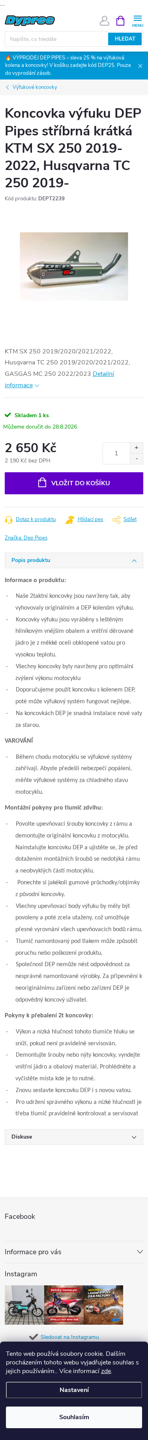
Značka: (26, 538)
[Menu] (137, 20)
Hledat (125, 39)
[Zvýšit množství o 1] (136, 448)
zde (106, 1371)
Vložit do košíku (80, 483)
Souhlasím (74, 1417)
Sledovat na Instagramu (70, 1337)
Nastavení (74, 1390)
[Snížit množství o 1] (136, 458)
